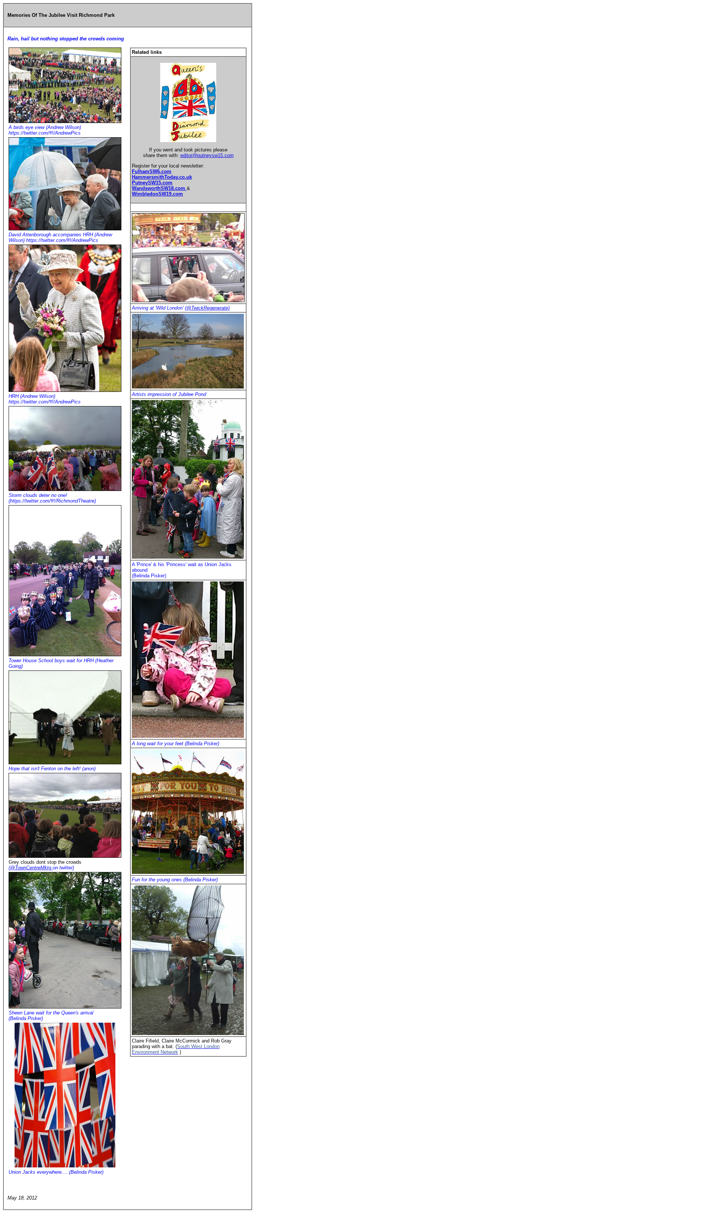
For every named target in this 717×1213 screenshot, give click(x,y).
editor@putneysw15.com (207, 155)
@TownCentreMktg (31, 867)
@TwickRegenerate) (208, 308)
